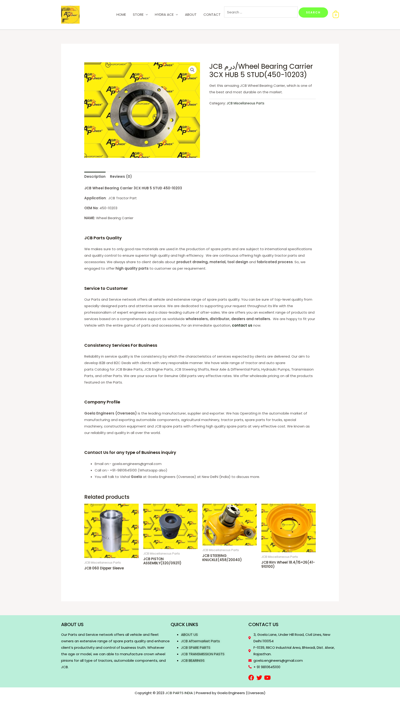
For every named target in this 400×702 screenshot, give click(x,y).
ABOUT (191, 14)
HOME (121, 14)
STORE (138, 14)
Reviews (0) (121, 176)
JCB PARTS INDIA (179, 692)
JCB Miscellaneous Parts (245, 103)
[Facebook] (251, 677)
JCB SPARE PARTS (195, 647)
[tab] (95, 177)
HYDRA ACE (164, 14)
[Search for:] (261, 12)
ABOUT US (189, 634)
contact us (242, 325)
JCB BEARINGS (193, 660)
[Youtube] (267, 677)
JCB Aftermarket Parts (200, 641)
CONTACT (212, 14)
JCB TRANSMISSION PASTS (203, 654)
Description (95, 176)
